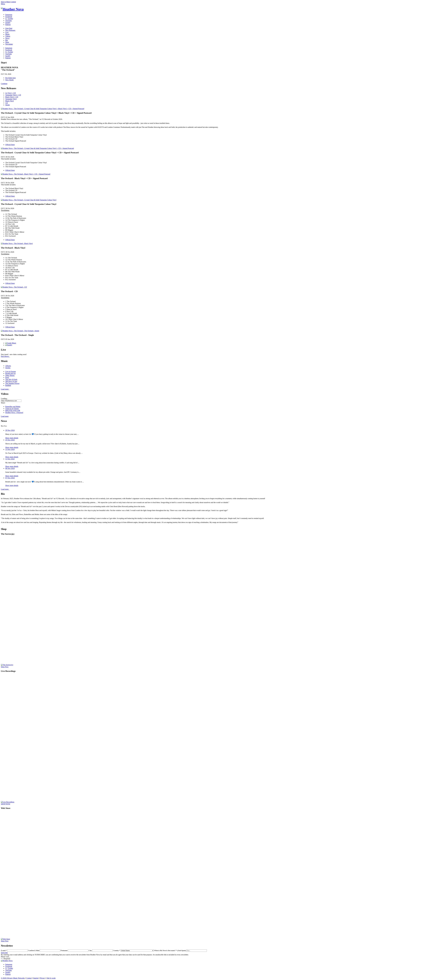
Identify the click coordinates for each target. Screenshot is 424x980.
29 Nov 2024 (10, 430)
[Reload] (12, 9)
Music (7, 34)
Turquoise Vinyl (11, 99)
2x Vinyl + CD (10, 93)
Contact (29, 978)
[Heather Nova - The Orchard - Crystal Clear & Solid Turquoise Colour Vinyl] (28, 200)
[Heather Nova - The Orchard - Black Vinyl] (17, 243)
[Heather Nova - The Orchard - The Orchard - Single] (20, 331)
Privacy (42, 978)
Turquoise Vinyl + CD (13, 95)
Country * (116, 950)
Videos (7, 36)
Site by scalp (51, 978)
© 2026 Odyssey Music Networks (13, 978)
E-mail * (4, 950)
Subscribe (4, 953)
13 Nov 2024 (10, 449)
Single (7, 105)
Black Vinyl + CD (11, 97)
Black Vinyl (9, 101)
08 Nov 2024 (10, 468)
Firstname (64, 950)
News (7, 38)
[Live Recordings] (64, 802)
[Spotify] (8, 345)
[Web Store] (64, 939)
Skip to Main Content (8, 2)
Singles (7, 368)
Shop (7, 42)
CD (6, 103)
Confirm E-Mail (33, 950)
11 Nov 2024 (9, 459)
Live (7, 32)
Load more (5, 389)
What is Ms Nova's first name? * (170, 950)
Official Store (10, 145)
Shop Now (5, 667)
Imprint (35, 978)
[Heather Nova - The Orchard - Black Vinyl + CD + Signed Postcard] (25, 174)
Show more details (11, 438)
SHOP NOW (5, 804)
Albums (8, 366)
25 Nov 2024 (10, 440)
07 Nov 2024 (10, 478)
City (90, 950)
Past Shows (5, 356)
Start (8, 28)
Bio (6, 40)
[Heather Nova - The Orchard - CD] (14, 287)
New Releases (10, 30)
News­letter (9, 44)
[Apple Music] (10, 343)
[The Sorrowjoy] (64, 665)
